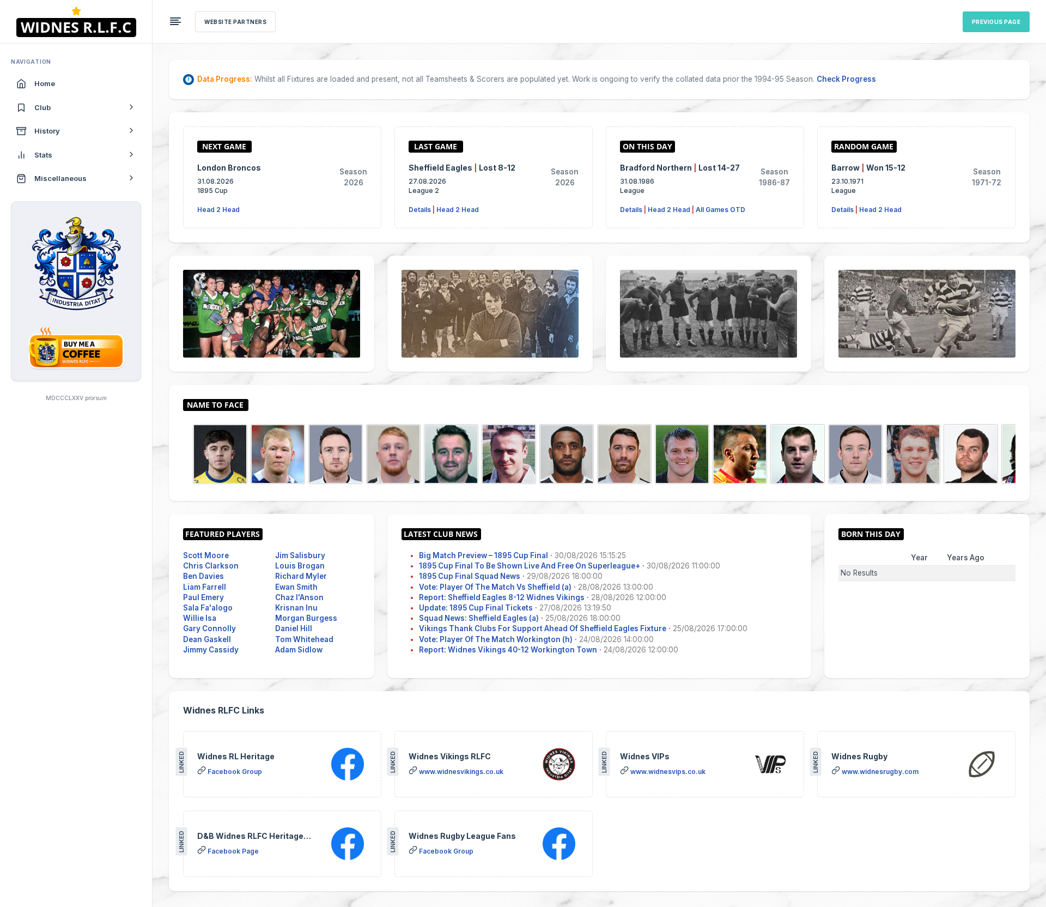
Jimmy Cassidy (211, 649)
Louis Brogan (300, 565)
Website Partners (235, 22)
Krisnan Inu (296, 607)
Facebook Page (233, 851)
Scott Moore (206, 555)
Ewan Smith (296, 587)
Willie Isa (199, 618)
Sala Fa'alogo (208, 607)
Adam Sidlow (299, 649)
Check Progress (846, 79)
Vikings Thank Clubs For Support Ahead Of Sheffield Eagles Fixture (542, 628)
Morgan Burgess (306, 618)
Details (420, 209)
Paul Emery (203, 597)
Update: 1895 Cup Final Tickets (476, 607)
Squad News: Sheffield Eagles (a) (479, 618)
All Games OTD (720, 209)
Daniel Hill (293, 628)
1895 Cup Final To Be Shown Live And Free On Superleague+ (529, 565)
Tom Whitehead (304, 639)
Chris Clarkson (211, 565)
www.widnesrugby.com (880, 771)
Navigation (31, 61)
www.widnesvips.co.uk (668, 771)
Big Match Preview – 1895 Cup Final (483, 555)
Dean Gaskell (207, 639)
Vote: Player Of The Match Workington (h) (496, 639)
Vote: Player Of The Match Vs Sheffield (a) (495, 587)
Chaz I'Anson (299, 597)
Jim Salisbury (300, 555)
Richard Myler (301, 576)
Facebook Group (235, 771)
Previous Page (996, 22)
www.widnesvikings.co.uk (461, 771)
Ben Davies (203, 576)
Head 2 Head (218, 209)
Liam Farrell (204, 587)
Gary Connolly (209, 628)
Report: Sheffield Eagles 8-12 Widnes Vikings (502, 597)
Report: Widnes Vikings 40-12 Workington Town (508, 649)
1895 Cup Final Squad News (469, 576)
